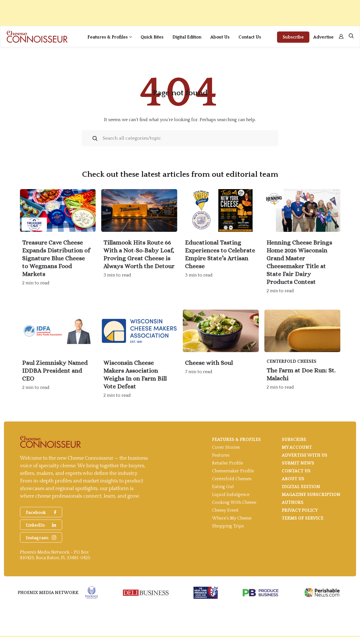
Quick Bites (152, 37)
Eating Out (223, 486)
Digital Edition (186, 37)
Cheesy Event (225, 510)
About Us (220, 37)
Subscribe (293, 37)
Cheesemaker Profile (233, 470)
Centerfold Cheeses (231, 478)
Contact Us (249, 37)
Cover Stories (226, 447)
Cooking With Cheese (234, 502)
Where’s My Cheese (231, 518)
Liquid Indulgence (230, 494)
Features (221, 455)
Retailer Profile (227, 463)
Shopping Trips (228, 526)
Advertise (323, 37)
